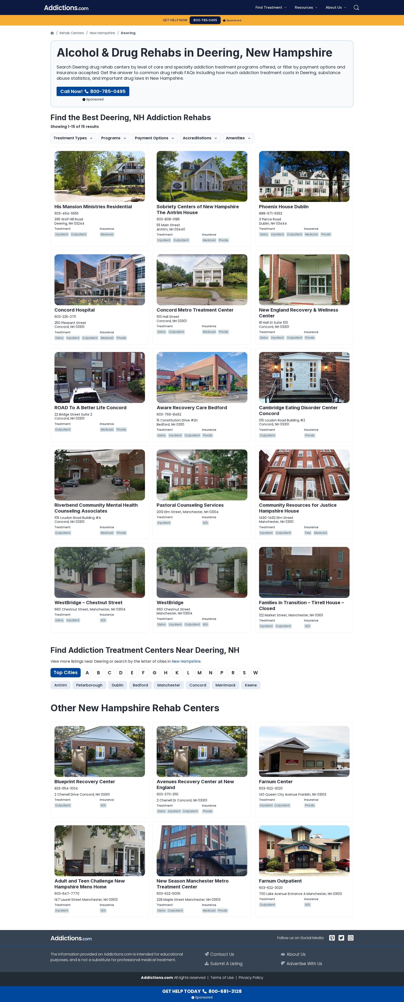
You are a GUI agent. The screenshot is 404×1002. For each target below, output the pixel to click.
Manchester (168, 685)
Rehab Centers (72, 33)
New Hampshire (102, 33)
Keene (251, 685)
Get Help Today (202, 991)
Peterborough (89, 685)
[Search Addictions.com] (356, 7)
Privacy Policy (251, 977)
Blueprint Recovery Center (84, 781)
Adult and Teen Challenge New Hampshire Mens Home (89, 884)
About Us (296, 954)
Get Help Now (175, 20)
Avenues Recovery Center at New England (195, 784)
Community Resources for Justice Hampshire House (298, 508)
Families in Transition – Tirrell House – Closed (301, 605)
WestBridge (170, 602)
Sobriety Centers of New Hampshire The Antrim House (198, 209)
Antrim (60, 685)
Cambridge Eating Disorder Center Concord (298, 410)
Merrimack (226, 685)
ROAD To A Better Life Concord (90, 407)
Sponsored (234, 20)
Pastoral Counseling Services (190, 505)
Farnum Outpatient (280, 881)
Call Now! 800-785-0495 (93, 91)
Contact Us (222, 954)
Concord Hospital (74, 310)
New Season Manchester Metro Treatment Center (193, 884)
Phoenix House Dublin (284, 206)
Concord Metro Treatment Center (195, 310)
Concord (197, 685)
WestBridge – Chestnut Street (88, 602)
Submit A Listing (226, 963)
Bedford (140, 685)
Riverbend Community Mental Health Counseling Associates (96, 508)
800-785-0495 (205, 20)
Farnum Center (276, 781)
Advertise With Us (304, 963)
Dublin (117, 685)
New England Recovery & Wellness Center (298, 313)
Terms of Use (222, 977)
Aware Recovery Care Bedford (192, 407)
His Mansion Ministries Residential (93, 206)
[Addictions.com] (52, 33)
